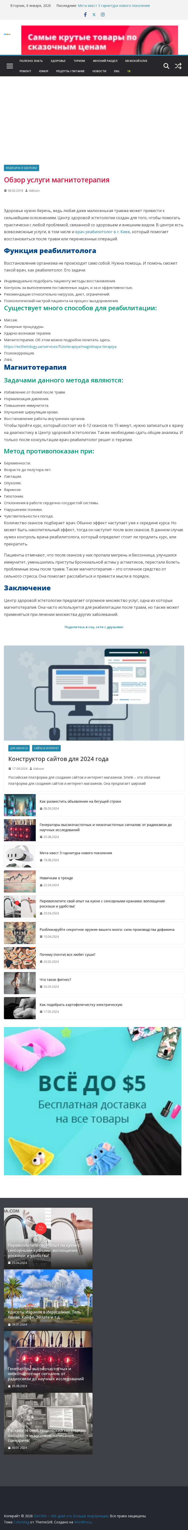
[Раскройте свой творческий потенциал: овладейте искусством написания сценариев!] (48, 1423)
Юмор (43, 71)
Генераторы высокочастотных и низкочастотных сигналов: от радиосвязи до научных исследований (106, 827)
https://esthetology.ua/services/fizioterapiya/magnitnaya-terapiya (60, 346)
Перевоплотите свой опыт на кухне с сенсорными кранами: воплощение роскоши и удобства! (102, 903)
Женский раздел (105, 61)
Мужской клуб (136, 61)
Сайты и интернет (46, 748)
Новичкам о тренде (56, 878)
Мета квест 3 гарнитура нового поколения (114, 5)
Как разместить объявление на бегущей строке (80, 801)
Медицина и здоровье (21, 168)
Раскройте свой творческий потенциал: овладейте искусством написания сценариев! (47, 1435)
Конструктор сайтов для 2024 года (58, 759)
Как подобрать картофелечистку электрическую (81, 1004)
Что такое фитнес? (55, 979)
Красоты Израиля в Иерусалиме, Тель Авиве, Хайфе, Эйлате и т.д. (44, 1315)
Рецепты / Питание (70, 71)
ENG (116, 71)
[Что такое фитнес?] (20, 983)
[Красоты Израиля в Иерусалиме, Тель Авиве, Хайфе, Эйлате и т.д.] (48, 1300)
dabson (34, 191)
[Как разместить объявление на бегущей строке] (20, 805)
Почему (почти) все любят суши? (67, 954)
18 (128, 71)
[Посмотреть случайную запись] (178, 66)
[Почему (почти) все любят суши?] (20, 958)
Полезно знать (31, 61)
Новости (99, 71)
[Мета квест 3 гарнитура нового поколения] (20, 856)
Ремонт (25, 71)
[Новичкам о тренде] (20, 881)
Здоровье (58, 61)
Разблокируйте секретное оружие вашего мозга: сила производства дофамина (107, 929)
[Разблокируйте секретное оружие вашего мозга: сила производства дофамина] (20, 933)
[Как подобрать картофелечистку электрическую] (20, 1008)
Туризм (79, 61)
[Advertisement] (94, 128)
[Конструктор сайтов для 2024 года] (94, 693)
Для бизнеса (19, 748)
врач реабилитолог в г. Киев (102, 231)
